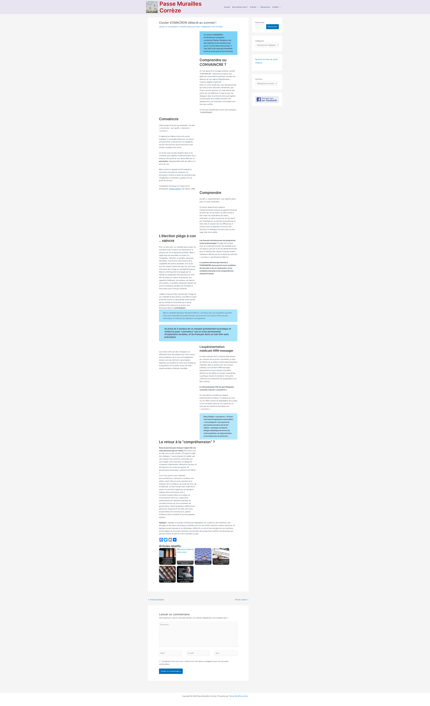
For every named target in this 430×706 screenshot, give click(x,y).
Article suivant (241, 600)
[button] (257, 7)
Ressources (265, 7)
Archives (258, 79)
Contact (275, 7)
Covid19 (183, 27)
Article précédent (156, 600)
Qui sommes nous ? (240, 7)
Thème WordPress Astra (238, 696)
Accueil (227, 7)
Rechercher (260, 22)
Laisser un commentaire (168, 27)
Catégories (259, 41)
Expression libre (193, 27)
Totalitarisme (206, 27)
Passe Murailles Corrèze (180, 7)
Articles (253, 7)
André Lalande (175, 189)
